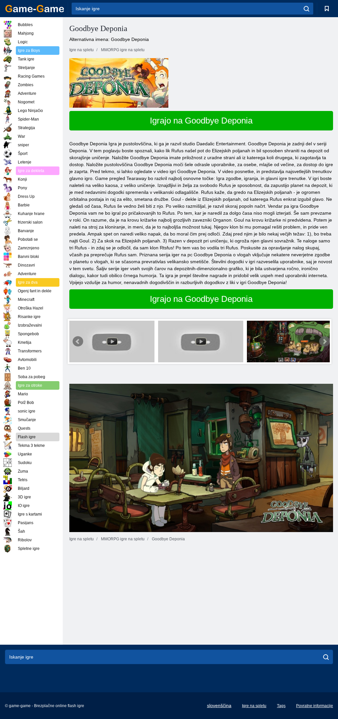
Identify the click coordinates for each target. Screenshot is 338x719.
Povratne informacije (314, 705)
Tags (281, 705)
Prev (78, 341)
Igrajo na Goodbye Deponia (201, 121)
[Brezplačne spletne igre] (34, 8)
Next (324, 341)
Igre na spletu (254, 705)
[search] (306, 8)
